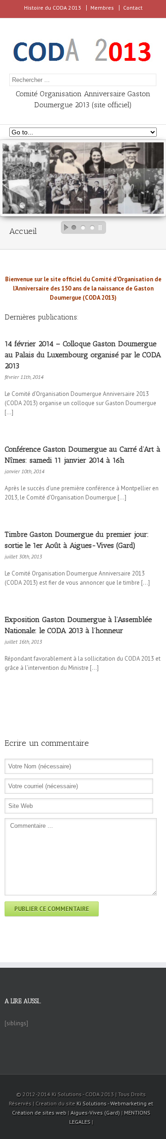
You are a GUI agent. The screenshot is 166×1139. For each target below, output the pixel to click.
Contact (132, 7)
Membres (102, 7)
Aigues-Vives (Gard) (95, 1112)
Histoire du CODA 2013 (52, 7)
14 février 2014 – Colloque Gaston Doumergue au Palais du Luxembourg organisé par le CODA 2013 (83, 354)
